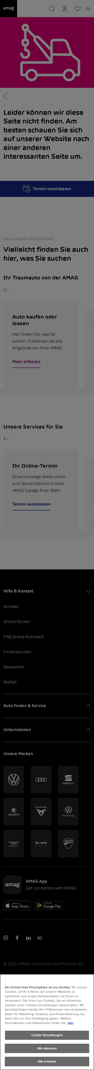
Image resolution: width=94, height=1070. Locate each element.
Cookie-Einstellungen (47, 1035)
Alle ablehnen (47, 1048)
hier (70, 1023)
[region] (47, 1022)
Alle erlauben (47, 1061)
